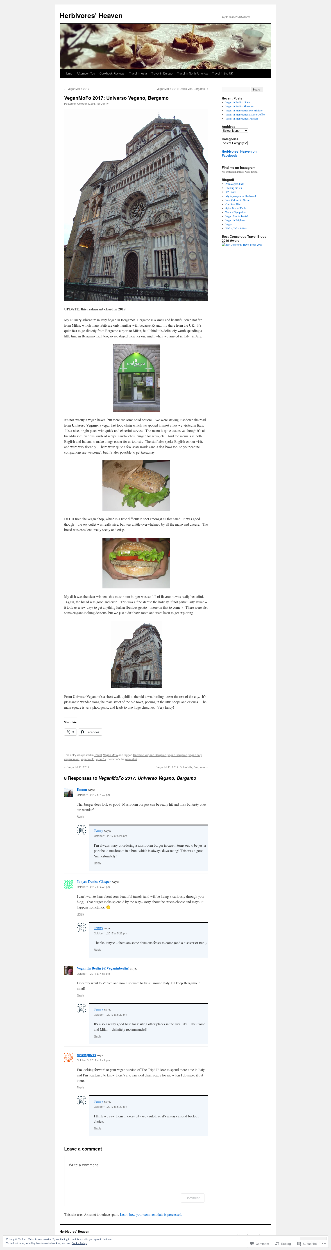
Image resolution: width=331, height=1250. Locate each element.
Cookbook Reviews (112, 73)
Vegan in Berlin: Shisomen (239, 106)
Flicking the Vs (233, 188)
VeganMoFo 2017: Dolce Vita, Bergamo (182, 88)
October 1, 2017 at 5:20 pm (110, 1014)
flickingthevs (86, 1054)
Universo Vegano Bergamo (149, 755)
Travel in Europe (161, 73)
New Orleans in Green (237, 200)
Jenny (105, 103)
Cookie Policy (79, 1243)
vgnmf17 (101, 759)
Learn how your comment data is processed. (151, 1214)
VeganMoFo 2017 (76, 88)
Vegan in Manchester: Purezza (241, 118)
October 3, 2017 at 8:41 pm (93, 1060)
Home (68, 73)
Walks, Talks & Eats (236, 228)
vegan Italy (195, 755)
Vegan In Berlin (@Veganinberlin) (103, 968)
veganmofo (87, 759)
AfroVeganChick (234, 183)
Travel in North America (192, 73)
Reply (80, 816)
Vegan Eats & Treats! (236, 216)
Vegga (228, 224)
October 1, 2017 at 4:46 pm (93, 887)
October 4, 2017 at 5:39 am (110, 1106)
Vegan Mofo (110, 755)
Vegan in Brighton (235, 220)
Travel (98, 755)
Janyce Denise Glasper (94, 881)
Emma (82, 789)
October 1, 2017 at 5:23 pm (110, 933)
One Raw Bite (232, 204)
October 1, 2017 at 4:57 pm (93, 973)
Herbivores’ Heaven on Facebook (239, 153)
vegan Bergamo (177, 755)
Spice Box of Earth (235, 208)
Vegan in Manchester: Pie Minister (244, 110)
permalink (131, 759)
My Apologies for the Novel (240, 196)
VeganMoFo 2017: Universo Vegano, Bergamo (116, 97)
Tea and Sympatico (235, 212)
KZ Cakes (230, 192)
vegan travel (71, 759)
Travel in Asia (138, 73)
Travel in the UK (222, 73)
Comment (193, 1198)
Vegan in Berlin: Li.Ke (237, 102)
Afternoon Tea (86, 73)
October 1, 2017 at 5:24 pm (110, 836)
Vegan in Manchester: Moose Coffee (245, 114)
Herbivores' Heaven (91, 15)
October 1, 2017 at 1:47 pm (93, 795)
